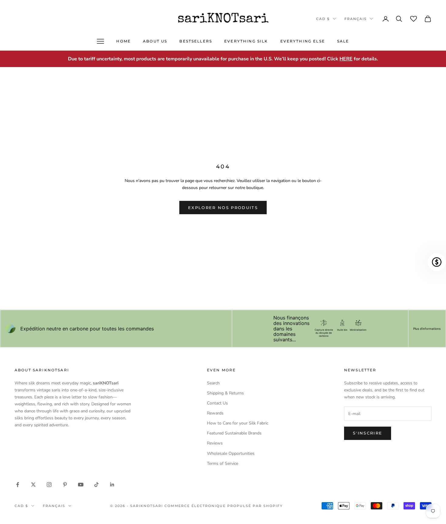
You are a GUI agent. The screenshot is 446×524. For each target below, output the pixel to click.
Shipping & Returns (225, 393)
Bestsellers (195, 41)
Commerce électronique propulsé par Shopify (223, 506)
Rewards (215, 413)
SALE (343, 41)
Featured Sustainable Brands (234, 433)
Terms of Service (222, 463)
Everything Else (302, 41)
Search (213, 383)
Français (355, 19)
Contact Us (217, 403)
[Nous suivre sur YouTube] (81, 485)
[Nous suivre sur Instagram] (49, 485)
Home (123, 41)
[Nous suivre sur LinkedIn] (112, 485)
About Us (155, 41)
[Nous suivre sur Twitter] (33, 485)
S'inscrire (367, 433)
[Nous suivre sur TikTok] (96, 485)
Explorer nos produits (223, 207)
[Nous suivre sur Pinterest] (65, 485)
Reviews (215, 443)
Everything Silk (246, 41)
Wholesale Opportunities (231, 453)
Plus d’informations (427, 328)
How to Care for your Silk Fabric (237, 423)
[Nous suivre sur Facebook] (18, 485)
